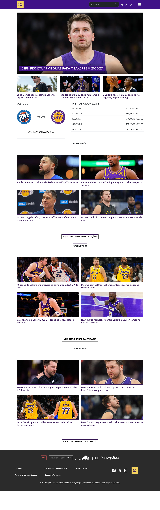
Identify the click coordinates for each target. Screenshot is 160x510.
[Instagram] (126, 470)
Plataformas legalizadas (26, 475)
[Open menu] (139, 4)
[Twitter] (120, 470)
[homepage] (20, 4)
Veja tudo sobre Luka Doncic (80, 441)
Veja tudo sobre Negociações (80, 236)
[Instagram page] (131, 4)
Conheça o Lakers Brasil (56, 468)
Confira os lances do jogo (41, 132)
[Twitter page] (126, 4)
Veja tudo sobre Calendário (80, 339)
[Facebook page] (122, 4)
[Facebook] (114, 470)
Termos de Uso (81, 468)
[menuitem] (114, 470)
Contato (18, 468)
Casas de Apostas (53, 475)
